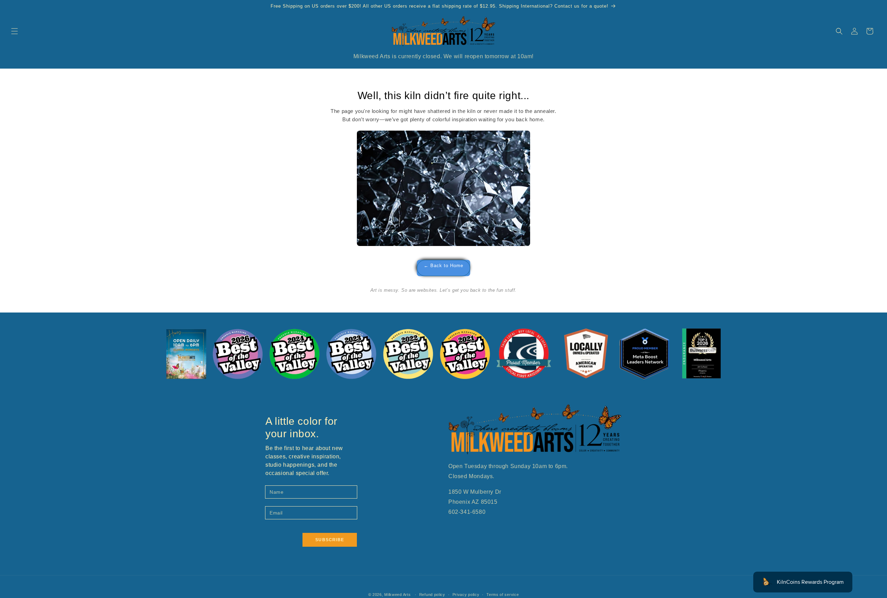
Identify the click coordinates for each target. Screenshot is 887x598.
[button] (14, 31)
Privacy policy (466, 594)
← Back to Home (443, 265)
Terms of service (502, 594)
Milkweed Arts (397, 594)
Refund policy (432, 594)
